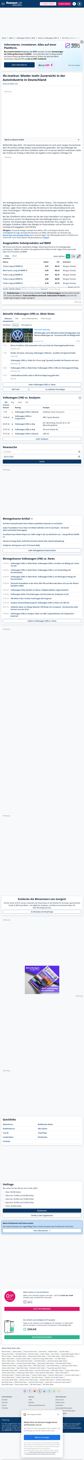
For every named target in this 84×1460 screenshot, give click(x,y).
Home (4, 38)
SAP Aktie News (40, 1361)
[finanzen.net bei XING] (49, 1391)
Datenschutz (60, 1402)
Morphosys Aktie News (25, 1373)
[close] (58, 1414)
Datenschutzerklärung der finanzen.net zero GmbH (40, 1454)
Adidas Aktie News (23, 1377)
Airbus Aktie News (8, 1368)
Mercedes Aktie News (10, 1370)
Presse (4, 1405)
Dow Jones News (8, 1354)
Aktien (11, 38)
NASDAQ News (21, 1354)
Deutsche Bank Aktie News (57, 1361)
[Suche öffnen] (74, 4)
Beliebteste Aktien (45, 1124)
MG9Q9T (5, 289)
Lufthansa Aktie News (69, 1366)
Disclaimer (59, 1405)
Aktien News (17, 1351)
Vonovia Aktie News (42, 1370)
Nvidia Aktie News (19, 1356)
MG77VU (77, 287)
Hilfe (30, 1400)
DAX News (42, 1351)
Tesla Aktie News (53, 1356)
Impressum (59, 1400)
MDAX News (52, 1351)
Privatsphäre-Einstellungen (65, 1411)
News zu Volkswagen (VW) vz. (48, 38)
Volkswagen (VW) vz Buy (25, 424)
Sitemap (5, 1408)
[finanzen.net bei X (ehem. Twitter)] (40, 1391)
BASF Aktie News (68, 1356)
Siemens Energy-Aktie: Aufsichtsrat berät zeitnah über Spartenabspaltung (33, 541)
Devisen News (33, 1354)
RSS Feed (15, 389)
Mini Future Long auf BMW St (15, 270)
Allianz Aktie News (8, 1361)
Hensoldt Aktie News (63, 1363)
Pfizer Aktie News (62, 1373)
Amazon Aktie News (23, 1359)
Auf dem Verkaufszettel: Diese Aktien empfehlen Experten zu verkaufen (32, 523)
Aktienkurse (8, 1124)
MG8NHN (71, 287)
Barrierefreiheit (61, 1413)
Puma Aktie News (8, 1377)
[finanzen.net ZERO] (72, 48)
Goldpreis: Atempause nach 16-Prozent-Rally (21, 545)
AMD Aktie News (57, 1370)
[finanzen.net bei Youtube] (35, 1391)
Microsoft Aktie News (24, 1361)
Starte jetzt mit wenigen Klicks (16, 235)
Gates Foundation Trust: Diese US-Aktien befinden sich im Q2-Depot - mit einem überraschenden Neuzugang (36, 529)
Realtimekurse (9, 1128)
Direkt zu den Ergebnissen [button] (42, 1215)
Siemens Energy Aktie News (43, 1359)
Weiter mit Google (42, 1437)
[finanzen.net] (14, 3)
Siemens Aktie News (55, 1375)
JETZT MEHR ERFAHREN (42, 1337)
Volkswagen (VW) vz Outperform (23, 417)
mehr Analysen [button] (42, 439)
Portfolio (6, 1141)
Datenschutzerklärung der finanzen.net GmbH (42, 1452)
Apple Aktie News (8, 1363)
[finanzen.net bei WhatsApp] (54, 1391)
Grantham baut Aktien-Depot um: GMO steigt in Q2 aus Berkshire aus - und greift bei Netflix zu (41, 535)
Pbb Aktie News (7, 1384)
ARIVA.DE (8, 1430)
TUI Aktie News (60, 1359)
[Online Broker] (15, 5)
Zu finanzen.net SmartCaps (42, 912)
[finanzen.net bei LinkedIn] (44, 1391)
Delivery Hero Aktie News (28, 1380)
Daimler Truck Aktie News (54, 1377)
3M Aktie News (35, 1384)
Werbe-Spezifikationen (37, 1405)
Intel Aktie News (8, 1375)
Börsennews (6, 1351)
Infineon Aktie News (9, 1366)
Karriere (5, 1402)
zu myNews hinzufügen (55, 389)
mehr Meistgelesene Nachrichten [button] (42, 550)
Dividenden (42, 1137)
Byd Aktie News (22, 1368)
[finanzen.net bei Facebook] (30, 1391)
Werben (31, 1402)
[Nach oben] (77, 1457)
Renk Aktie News (53, 1366)
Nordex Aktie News (26, 1370)
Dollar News (44, 1354)
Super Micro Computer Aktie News (57, 1382)
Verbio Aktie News (21, 1384)
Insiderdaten (8, 1137)
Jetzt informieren (19, 65)
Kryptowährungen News (70, 1354)
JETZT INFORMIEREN (42, 1309)
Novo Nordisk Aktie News (44, 1373)
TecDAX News (64, 1351)
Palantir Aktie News (22, 1375)
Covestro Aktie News (39, 1375)
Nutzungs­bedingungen (63, 1408)
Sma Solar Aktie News (10, 1380)
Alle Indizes (42, 1128)
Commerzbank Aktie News (26, 1363)
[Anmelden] (79, 4)
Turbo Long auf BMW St (13, 266)
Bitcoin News (6, 1356)
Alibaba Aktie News (47, 1380)
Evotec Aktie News (8, 1373)
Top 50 (5, 1133)
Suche (42, 461)
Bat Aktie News (7, 1382)
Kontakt (4, 1400)
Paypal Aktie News (25, 1366)
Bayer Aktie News (8, 1359)
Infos (46, 237)
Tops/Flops (42, 1133)
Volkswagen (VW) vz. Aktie (26, 38)
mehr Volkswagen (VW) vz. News (42, 384)
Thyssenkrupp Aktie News (56, 1368)
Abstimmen (42, 1210)
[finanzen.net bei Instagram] (25, 1391)
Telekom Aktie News (63, 1380)
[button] (48, 4)
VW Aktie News (48, 1384)
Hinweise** (44, 289)
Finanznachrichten (30, 1351)
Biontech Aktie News (37, 1368)
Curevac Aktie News (72, 1375)
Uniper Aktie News (72, 1370)
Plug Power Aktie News (45, 1363)
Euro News (55, 1354)
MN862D (18, 289)
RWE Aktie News (39, 1366)
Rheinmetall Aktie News (37, 1356)
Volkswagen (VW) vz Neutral (26, 412)
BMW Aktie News (21, 1382)
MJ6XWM (12, 289)
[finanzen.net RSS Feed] (59, 1391)
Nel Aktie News (37, 1377)
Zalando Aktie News (36, 1382)
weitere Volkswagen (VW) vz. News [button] (42, 621)
